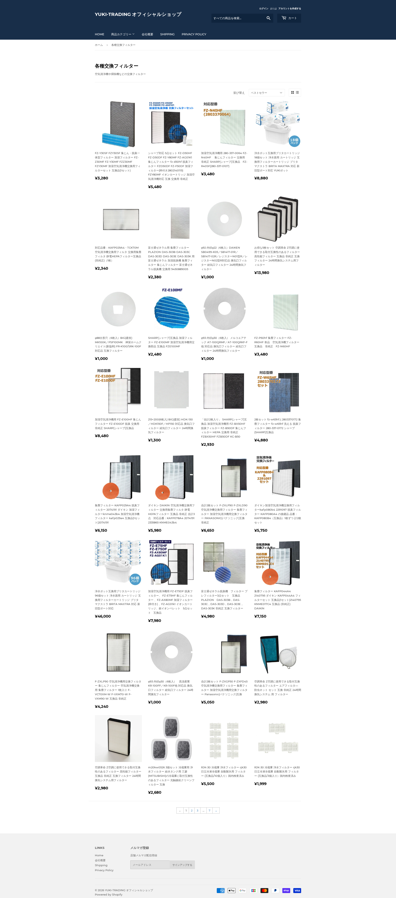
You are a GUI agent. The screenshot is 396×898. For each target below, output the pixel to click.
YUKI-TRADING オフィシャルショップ (138, 14)
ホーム (99, 44)
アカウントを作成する (289, 8)
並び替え (239, 93)
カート (292, 18)
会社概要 (147, 34)
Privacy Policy (194, 34)
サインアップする (182, 864)
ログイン (263, 8)
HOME (99, 34)
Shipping (167, 34)
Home (99, 855)
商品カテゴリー (121, 34)
